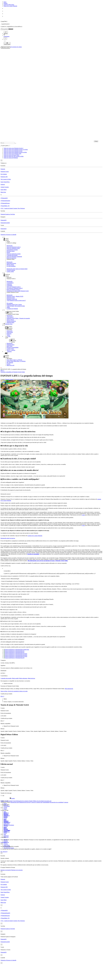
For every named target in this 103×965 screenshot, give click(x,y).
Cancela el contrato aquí (36, 802)
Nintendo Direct (10, 344)
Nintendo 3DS (4, 176)
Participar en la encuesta (17, 870)
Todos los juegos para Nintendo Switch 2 (13, 148)
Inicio (5, 1)
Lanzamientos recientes (12, 249)
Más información (69, 688)
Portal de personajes (11, 258)
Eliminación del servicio (25, 802)
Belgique (6, 814)
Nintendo (3, 169)
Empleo (8, 364)
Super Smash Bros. (5, 182)
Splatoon (3, 184)
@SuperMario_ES (5, 205)
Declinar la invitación (6, 870)
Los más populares (11, 266)
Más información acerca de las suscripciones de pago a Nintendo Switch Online (48, 560)
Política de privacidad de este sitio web (42, 801)
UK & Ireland (7, 830)
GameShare (9, 285)
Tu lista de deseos (11, 270)
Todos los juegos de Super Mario (11, 155)
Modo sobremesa (23, 678)
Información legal (14, 802)
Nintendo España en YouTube (8, 214)
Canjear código (10, 271)
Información (9, 245)
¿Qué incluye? (10, 317)
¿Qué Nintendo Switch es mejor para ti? (16, 300)
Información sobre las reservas (8, 538)
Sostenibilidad (46, 802)
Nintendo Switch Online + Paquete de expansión (18, 318)
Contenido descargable (12, 255)
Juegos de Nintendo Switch (13, 248)
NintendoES (3, 220)
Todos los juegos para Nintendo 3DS (12, 153)
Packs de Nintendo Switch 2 (13, 289)
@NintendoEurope (5, 203)
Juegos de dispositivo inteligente (14, 256)
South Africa (7, 823)
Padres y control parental (6, 801)
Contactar (66, 802)
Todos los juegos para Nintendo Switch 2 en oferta (16, 149)
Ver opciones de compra (16, 46)
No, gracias (3, 851)
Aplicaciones (10, 332)
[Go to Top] (51, 368)
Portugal (6, 825)
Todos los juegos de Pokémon (11, 157)
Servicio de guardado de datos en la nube (18, 691)
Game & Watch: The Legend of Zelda (16, 306)
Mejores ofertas (10, 264)
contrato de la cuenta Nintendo (35, 535)
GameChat (9, 284)
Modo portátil (15, 678)
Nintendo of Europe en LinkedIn (8, 234)
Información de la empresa (22, 801)
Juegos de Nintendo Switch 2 (14, 247)
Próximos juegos (11, 251)
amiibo (8, 307)
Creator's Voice (10, 348)
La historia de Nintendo (12, 308)
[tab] (51, 798)
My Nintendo (10, 362)
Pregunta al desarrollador (12, 347)
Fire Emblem (4, 174)
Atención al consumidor (33, 554)
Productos (9, 333)
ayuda (83, 515)
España (5, 807)
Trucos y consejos (11, 350)
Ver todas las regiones (9, 825)
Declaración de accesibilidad (56, 802)
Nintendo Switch (5, 171)
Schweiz (6, 841)
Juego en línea (4, 691)
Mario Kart (3, 192)
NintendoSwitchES (5, 222)
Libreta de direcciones (9, 4)
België (5, 803)
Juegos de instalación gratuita (14, 253)
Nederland (6, 835)
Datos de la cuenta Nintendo (10, 6)
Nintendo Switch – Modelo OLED (15, 296)
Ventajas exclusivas (11, 321)
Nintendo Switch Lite (12, 299)
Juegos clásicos (10, 319)
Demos (8, 252)
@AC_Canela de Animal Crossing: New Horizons (13, 208)
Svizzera (6, 843)
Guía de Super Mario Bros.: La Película (16, 361)
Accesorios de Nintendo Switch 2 (15, 288)
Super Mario (4, 189)
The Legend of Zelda (6, 179)
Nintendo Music (10, 322)
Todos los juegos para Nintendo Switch (13, 151)
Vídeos (8, 335)
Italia (5, 811)
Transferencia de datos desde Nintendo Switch (18, 291)
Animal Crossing (5, 187)
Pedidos (5, 3)
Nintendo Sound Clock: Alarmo (14, 304)
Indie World (9, 346)
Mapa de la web (10, 365)
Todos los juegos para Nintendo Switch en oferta (15, 152)
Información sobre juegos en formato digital (17, 268)
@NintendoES (4, 198)
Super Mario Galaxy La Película (14, 359)
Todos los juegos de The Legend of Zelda (13, 156)
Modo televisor (31, 678)
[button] (53, 238)
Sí (6, 851)
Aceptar (7, 842)
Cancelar (3, 842)
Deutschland (7, 806)
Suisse (5, 827)
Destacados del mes (11, 263)
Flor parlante (10, 303)
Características (10, 282)
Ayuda (14, 801)
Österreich (6, 837)
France (5, 809)
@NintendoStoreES (5, 200)
